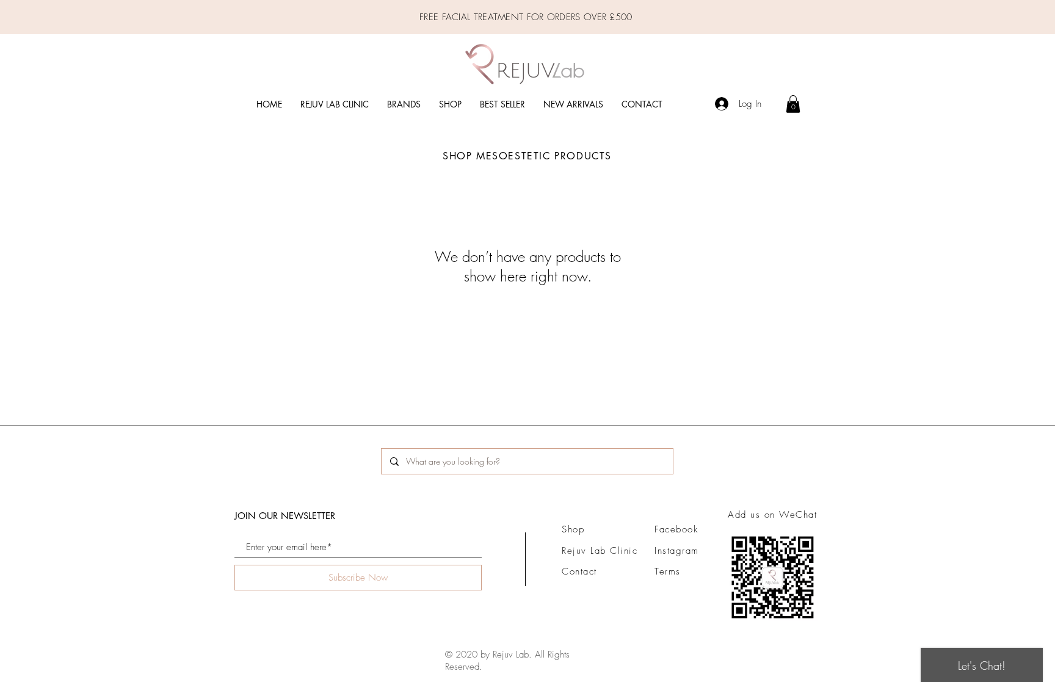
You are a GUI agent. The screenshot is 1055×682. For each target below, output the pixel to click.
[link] (793, 104)
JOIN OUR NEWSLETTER (284, 515)
